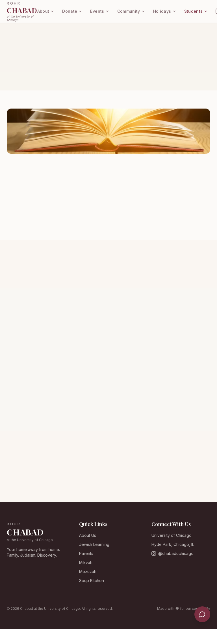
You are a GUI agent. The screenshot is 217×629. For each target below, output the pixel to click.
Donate (69, 11)
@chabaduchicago (176, 553)
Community (128, 11)
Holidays (162, 11)
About (43, 11)
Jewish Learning (94, 544)
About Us (87, 535)
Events (97, 11)
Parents (86, 553)
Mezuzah (87, 571)
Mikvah (85, 562)
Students (193, 11)
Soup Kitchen (91, 580)
